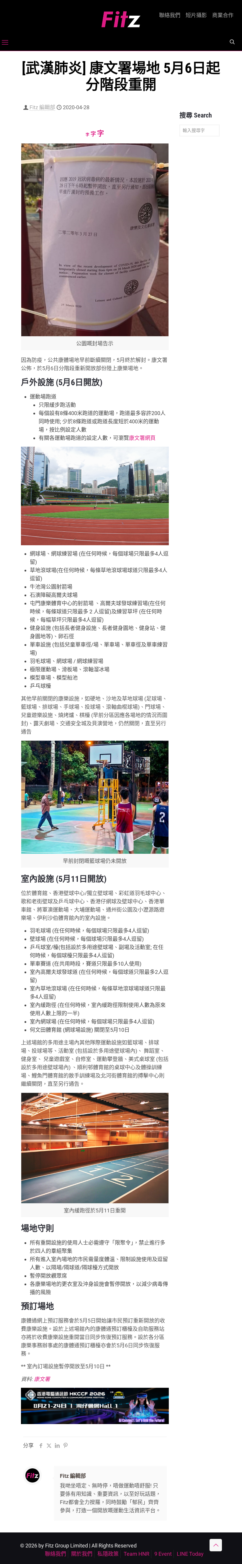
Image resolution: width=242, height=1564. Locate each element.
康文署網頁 (142, 438)
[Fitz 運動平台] (121, 17)
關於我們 (81, 1554)
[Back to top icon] (216, 1545)
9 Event (163, 1554)
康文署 (42, 1379)
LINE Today (190, 1554)
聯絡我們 (169, 15)
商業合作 (222, 15)
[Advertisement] (199, 233)
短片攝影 (196, 15)
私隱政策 (108, 1554)
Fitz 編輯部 (42, 107)
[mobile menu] (5, 42)
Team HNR (136, 1554)
